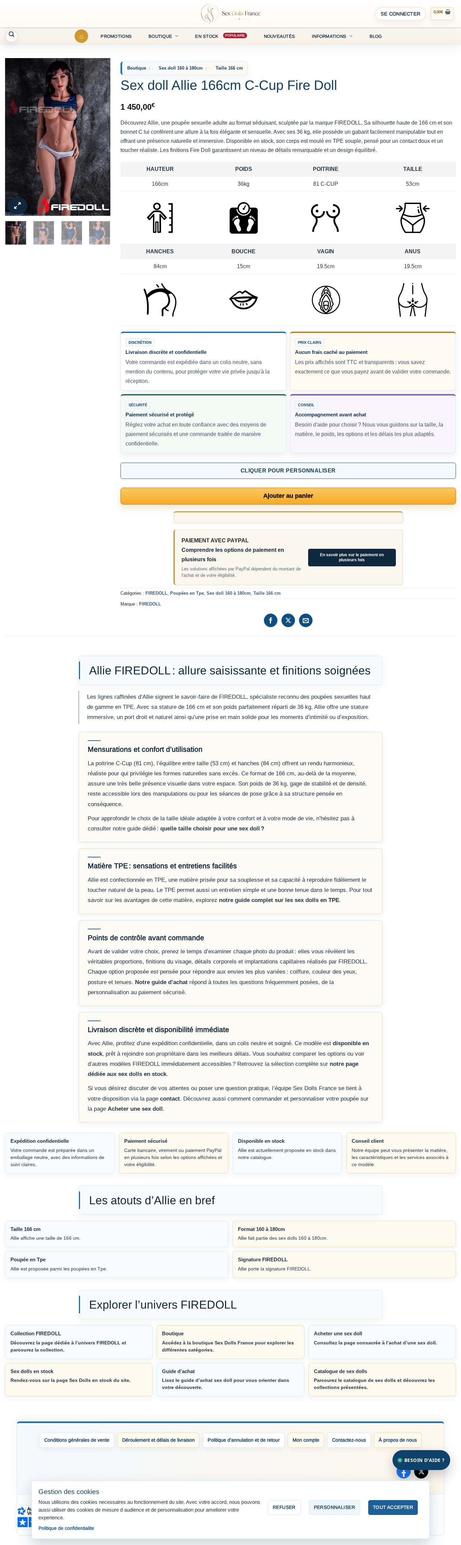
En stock (206, 36)
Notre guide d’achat (161, 982)
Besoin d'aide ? (424, 1460)
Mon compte (306, 1440)
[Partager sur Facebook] (270, 620)
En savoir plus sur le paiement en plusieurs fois (352, 557)
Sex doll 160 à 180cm (181, 68)
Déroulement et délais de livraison (158, 1440)
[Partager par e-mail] (306, 620)
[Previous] (15, 137)
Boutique (160, 36)
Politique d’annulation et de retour (244, 1440)
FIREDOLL (156, 593)
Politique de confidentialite (66, 1528)
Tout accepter (393, 1507)
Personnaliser (334, 1507)
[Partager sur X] (288, 620)
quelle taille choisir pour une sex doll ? (212, 828)
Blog (376, 36)
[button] (400, 13)
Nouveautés (279, 36)
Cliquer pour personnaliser (288, 470)
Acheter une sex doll (135, 1109)
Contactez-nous (349, 1440)
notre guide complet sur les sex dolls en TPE (279, 900)
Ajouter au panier (288, 495)
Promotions (116, 36)
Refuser (284, 1507)
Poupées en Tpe (187, 593)
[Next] (99, 137)
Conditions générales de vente (76, 1440)
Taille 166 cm (229, 68)
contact (170, 1099)
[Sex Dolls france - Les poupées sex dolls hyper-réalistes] (230, 14)
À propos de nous (398, 1440)
